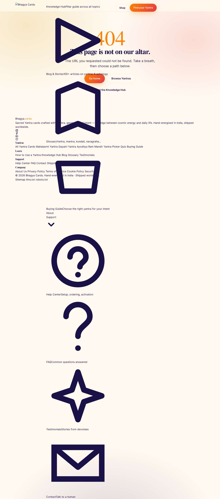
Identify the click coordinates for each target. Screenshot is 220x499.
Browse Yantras (121, 78)
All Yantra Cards (25, 146)
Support (51, 217)
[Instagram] (110, 130)
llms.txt (30, 179)
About (50, 213)
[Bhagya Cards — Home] (28, 6)
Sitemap (20, 179)
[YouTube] (110, 136)
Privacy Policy (36, 171)
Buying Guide (135, 146)
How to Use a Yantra (28, 155)
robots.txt (42, 179)
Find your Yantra (143, 7)
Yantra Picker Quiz (115, 146)
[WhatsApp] (110, 139)
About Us (21, 171)
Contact (41, 163)
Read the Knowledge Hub (110, 89)
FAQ (33, 163)
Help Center (22, 163)
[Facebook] (110, 133)
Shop (122, 7)
